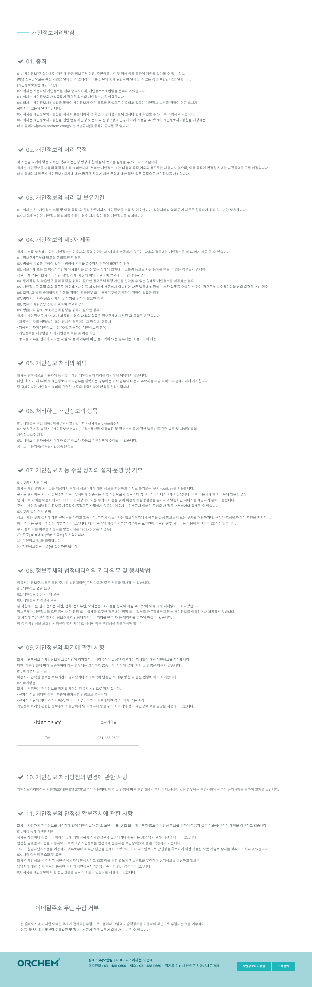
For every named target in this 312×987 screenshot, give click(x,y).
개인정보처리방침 (254, 966)
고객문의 (283, 966)
